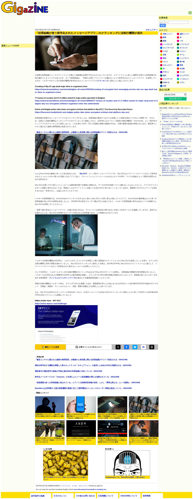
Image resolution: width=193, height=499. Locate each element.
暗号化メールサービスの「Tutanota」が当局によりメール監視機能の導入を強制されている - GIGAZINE (77, 377)
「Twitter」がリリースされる (172, 121)
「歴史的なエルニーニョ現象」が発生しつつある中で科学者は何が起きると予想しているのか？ (177, 161)
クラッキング (103, 81)
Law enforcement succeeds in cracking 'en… (90, 489)
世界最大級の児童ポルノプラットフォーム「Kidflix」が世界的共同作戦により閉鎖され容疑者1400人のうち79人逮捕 (112, 440)
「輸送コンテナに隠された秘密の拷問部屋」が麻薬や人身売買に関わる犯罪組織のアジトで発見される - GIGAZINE (81, 132)
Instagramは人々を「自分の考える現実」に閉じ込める (125, 477)
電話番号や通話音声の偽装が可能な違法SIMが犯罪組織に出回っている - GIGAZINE (68, 371)
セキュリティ (152, 29)
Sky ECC (83, 173)
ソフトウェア (65, 486)
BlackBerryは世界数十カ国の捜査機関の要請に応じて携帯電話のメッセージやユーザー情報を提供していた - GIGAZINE (83, 388)
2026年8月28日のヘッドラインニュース (176, 175)
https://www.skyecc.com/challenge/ (51, 303)
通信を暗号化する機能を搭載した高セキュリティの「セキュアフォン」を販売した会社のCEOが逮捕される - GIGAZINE (83, 365)
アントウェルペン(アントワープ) (62, 278)
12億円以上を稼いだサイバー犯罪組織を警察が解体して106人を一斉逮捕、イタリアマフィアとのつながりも (49, 440)
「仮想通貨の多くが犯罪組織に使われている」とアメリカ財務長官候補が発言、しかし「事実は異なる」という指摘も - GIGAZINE (87, 382)
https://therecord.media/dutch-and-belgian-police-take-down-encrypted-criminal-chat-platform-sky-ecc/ (82, 112)
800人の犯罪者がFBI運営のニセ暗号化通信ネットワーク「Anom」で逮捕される (81, 439)
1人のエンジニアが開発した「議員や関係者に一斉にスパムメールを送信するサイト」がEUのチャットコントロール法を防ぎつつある (143, 441)
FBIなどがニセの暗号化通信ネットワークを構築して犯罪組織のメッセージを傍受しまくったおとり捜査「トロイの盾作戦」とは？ (112, 416)
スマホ (74, 486)
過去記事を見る (175, 99)
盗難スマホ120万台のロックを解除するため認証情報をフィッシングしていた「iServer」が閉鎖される (81, 416)
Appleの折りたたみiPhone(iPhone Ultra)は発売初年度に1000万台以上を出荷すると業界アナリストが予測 (177, 116)
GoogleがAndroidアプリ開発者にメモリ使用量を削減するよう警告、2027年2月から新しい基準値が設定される (176, 141)
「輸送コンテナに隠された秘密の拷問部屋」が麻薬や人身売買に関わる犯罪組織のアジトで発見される (143, 416)
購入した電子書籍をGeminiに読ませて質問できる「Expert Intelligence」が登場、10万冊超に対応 (177, 153)
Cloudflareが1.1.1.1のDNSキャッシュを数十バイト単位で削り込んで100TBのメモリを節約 (177, 134)
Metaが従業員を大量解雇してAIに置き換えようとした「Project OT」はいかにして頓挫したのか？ (177, 126)
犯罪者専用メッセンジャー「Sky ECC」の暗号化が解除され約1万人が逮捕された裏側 (49, 415)
